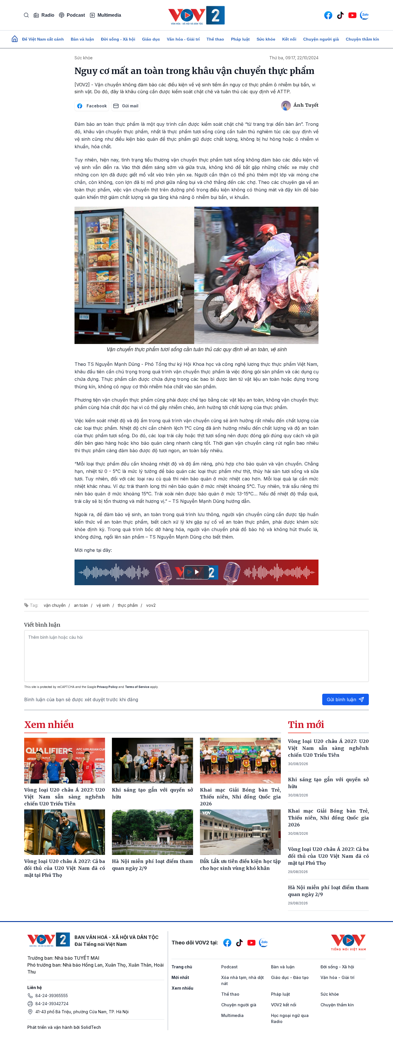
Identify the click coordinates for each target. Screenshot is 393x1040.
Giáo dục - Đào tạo (290, 977)
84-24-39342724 (51, 1003)
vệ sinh (103, 605)
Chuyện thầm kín (362, 39)
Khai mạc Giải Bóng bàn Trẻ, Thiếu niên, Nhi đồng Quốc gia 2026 (328, 818)
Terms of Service (137, 687)
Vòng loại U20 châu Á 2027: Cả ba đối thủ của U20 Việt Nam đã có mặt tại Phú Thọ (328, 856)
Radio (47, 15)
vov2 (151, 605)
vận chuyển (55, 605)
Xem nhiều (182, 988)
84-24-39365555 (51, 995)
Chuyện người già (321, 39)
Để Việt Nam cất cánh (43, 39)
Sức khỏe (266, 39)
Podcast (76, 15)
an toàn (81, 605)
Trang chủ (181, 966)
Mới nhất (180, 977)
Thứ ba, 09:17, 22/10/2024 (293, 57)
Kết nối (289, 39)
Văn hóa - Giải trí (183, 39)
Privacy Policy (107, 687)
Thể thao (215, 39)
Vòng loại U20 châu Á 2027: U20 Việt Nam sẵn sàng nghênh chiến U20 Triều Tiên (328, 748)
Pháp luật (240, 39)
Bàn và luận (82, 39)
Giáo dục (151, 39)
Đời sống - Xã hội (118, 39)
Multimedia (109, 15)
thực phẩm (128, 605)
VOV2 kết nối (283, 1004)
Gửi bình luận (341, 699)
